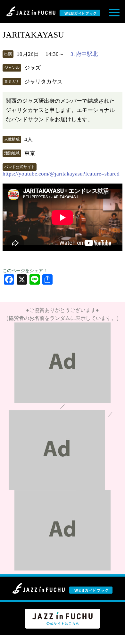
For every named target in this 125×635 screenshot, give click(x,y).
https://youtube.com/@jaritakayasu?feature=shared (61, 174)
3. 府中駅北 (84, 54)
